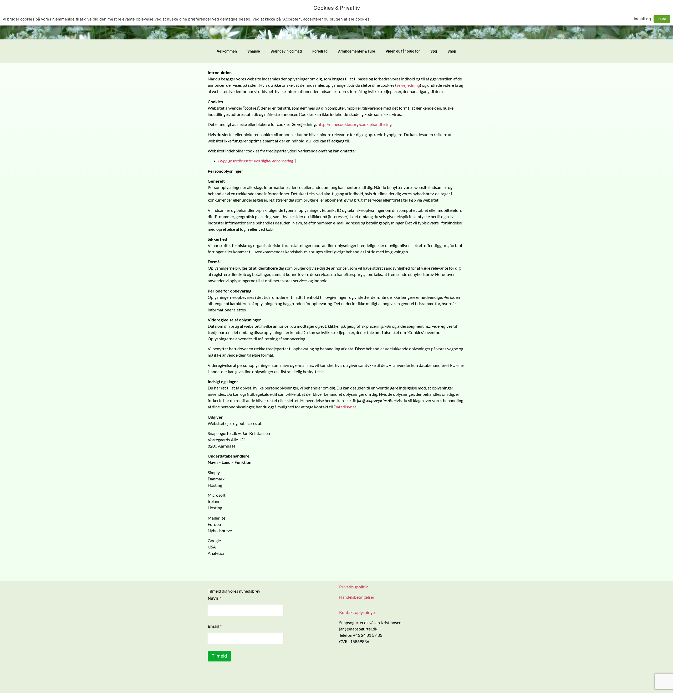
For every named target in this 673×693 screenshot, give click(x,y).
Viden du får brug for (403, 51)
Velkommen (227, 51)
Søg (433, 51)
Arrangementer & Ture (356, 51)
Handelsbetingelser (356, 596)
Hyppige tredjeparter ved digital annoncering (255, 160)
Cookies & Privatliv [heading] (336, 8)
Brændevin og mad (286, 51)
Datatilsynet (345, 406)
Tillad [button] (662, 19)
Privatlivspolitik (353, 586)
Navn (214, 598)
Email (215, 626)
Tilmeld (219, 656)
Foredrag (320, 51)
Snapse (253, 51)
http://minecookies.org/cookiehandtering (355, 124)
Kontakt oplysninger (357, 612)
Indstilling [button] (642, 19)
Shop (451, 51)
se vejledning (408, 85)
